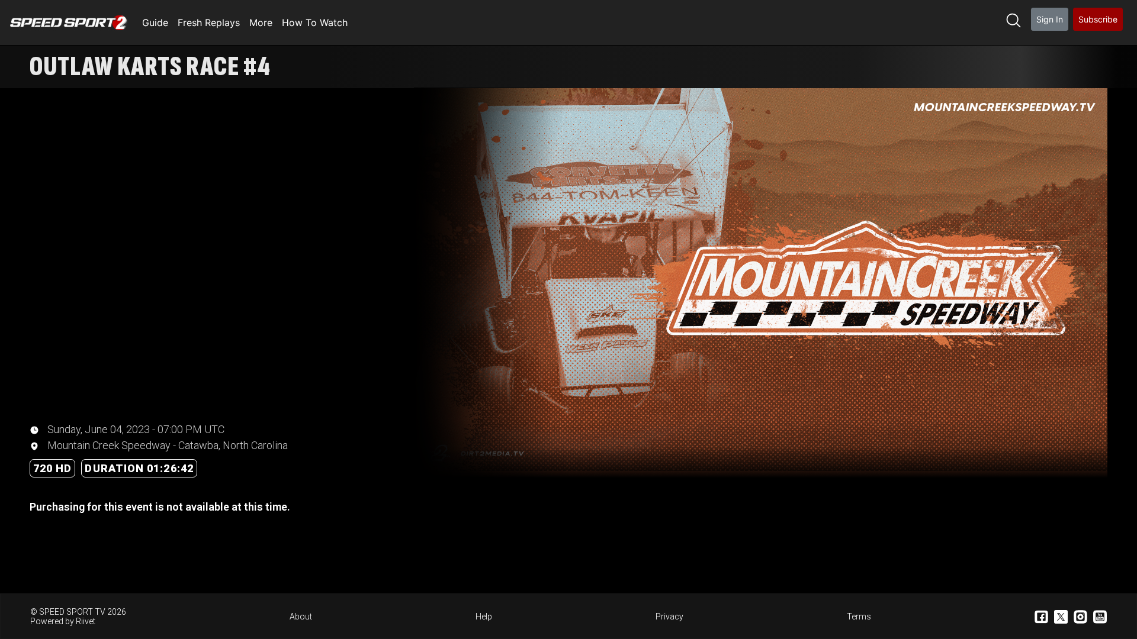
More (260, 22)
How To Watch (315, 22)
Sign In (1049, 19)
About (301, 616)
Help (484, 616)
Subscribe (1097, 19)
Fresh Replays (209, 22)
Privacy (669, 616)
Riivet (85, 621)
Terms (859, 616)
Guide (155, 22)
